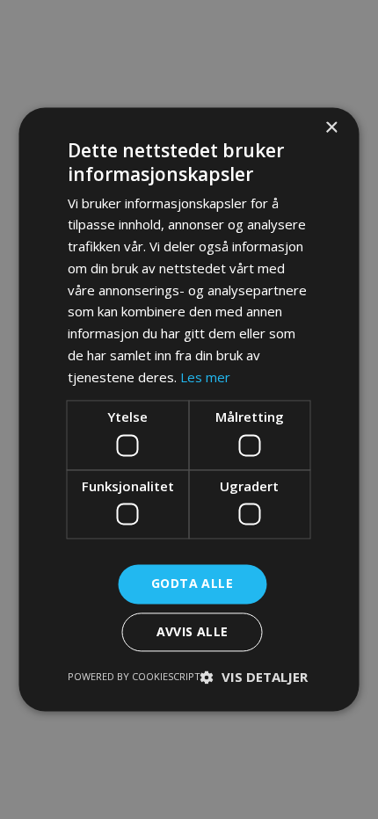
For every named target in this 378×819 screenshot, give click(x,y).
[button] (254, 677)
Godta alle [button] (192, 584)
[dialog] (189, 409)
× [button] (331, 127)
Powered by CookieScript (134, 677)
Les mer (205, 377)
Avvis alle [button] (192, 632)
